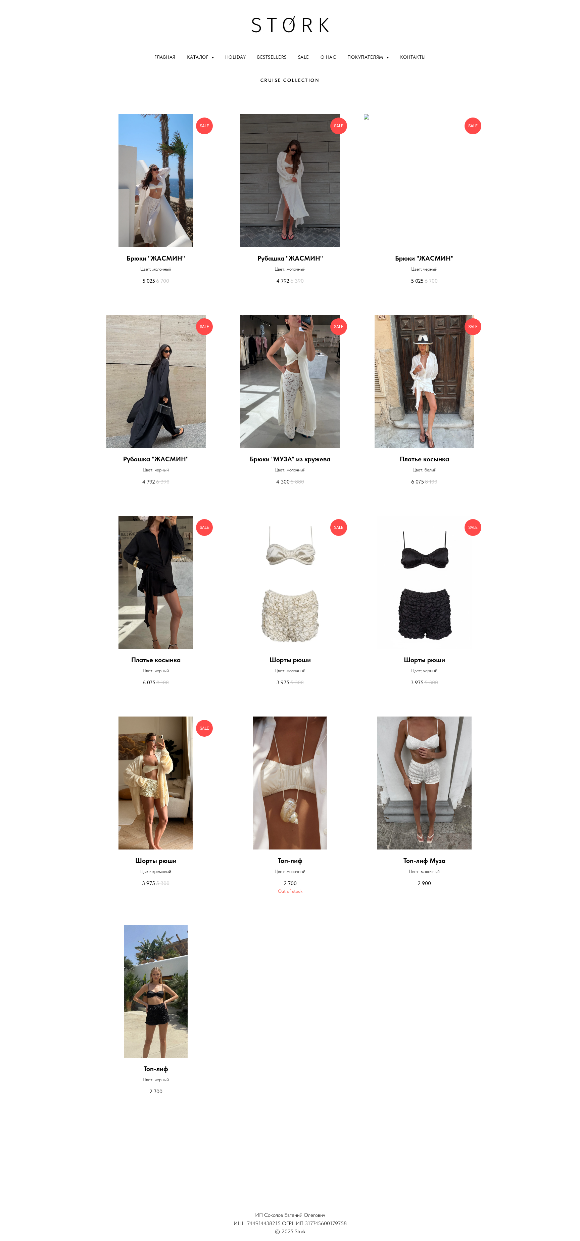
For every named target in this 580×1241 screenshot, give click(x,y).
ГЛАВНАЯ (165, 57)
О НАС (328, 57)
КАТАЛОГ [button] (198, 57)
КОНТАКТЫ (413, 57)
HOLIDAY (235, 57)
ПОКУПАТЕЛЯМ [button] (366, 57)
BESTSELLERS (272, 57)
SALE (303, 57)
